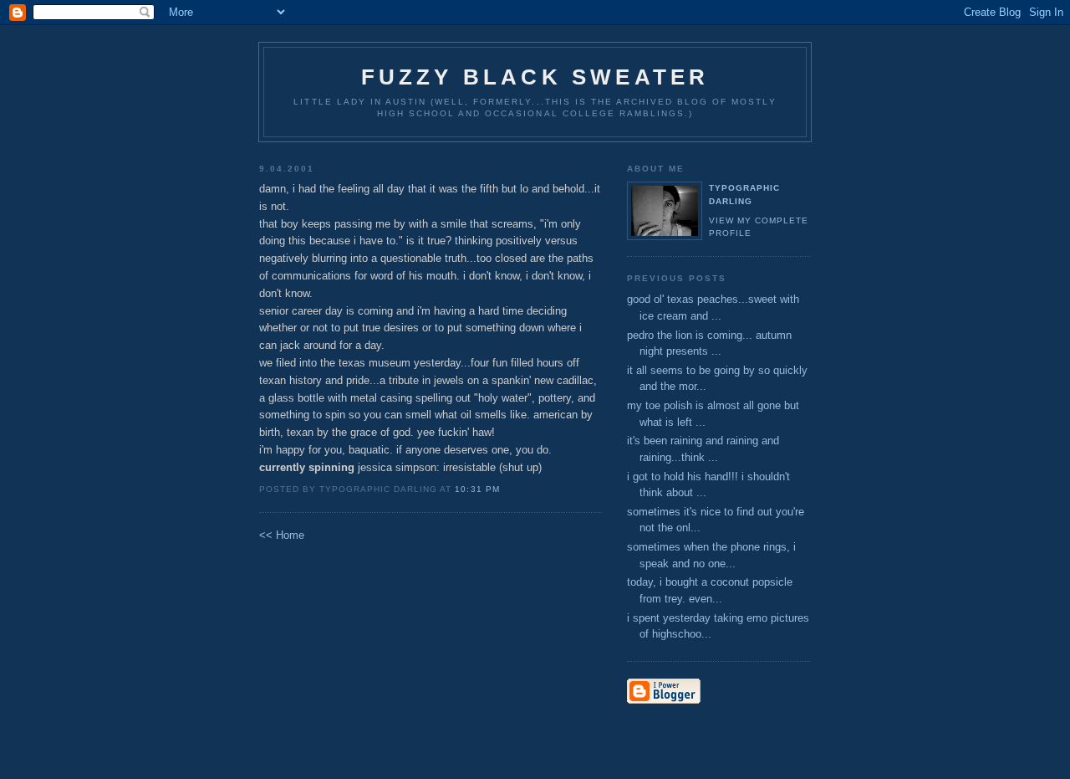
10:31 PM (477, 489)
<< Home (281, 535)
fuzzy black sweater (535, 77)
